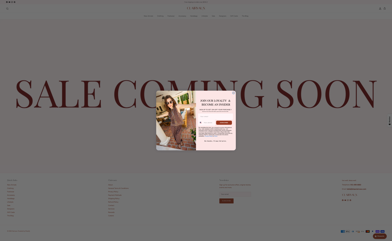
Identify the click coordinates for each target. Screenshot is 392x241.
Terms (215, 136)
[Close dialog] (233, 93)
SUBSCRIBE (224, 122)
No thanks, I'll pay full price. (215, 141)
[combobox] (201, 123)
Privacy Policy (209, 136)
